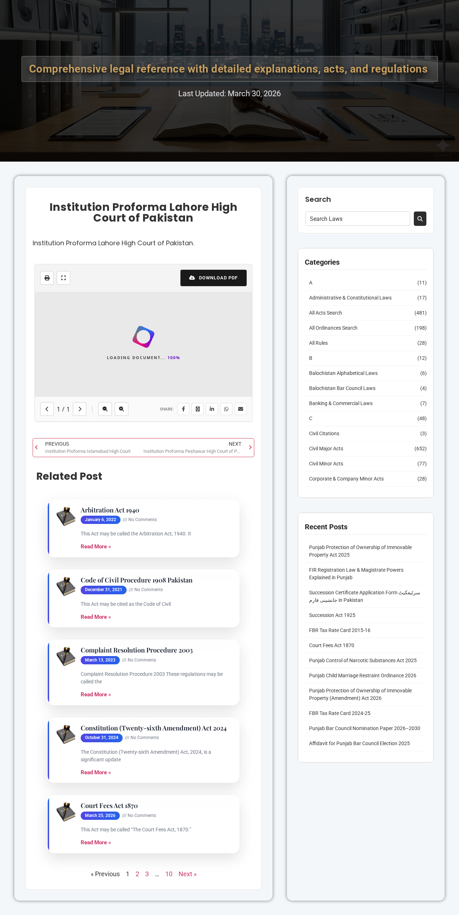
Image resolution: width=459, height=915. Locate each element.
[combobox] (357, 219)
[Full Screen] (63, 278)
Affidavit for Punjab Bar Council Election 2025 (359, 743)
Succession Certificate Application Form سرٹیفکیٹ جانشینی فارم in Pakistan (364, 596)
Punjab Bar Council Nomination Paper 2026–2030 (364, 728)
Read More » (96, 763)
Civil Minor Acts (326, 463)
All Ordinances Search (333, 328)
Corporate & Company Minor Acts (346, 479)
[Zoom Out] (105, 625)
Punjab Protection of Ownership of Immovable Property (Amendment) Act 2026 (360, 694)
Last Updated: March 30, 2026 (229, 93)
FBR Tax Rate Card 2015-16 (339, 630)
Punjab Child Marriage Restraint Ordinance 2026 (362, 675)
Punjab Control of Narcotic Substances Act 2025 (363, 660)
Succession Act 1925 (332, 615)
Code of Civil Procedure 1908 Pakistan (137, 796)
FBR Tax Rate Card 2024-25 (339, 713)
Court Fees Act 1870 (331, 645)
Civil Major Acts (326, 448)
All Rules (318, 343)
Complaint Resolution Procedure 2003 (137, 866)
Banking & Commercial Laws (341, 403)
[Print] (47, 278)
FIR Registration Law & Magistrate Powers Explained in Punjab (356, 573)
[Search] (420, 219)
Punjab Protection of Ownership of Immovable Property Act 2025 (360, 551)
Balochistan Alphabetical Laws (343, 373)
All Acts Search (325, 313)
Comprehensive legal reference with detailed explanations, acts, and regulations (229, 68)
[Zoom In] (121, 625)
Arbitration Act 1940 (110, 726)
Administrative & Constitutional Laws (350, 298)
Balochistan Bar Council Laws (342, 388)
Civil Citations (324, 433)
